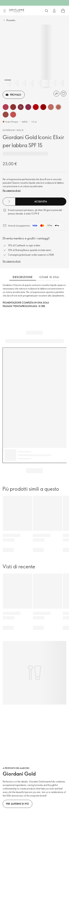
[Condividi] (56, 93)
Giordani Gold (13, 130)
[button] (6, 107)
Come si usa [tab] (49, 277)
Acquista (40, 201)
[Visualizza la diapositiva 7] (53, 83)
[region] (34, 56)
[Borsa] (62, 10)
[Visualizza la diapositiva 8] (60, 83)
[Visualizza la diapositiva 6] (45, 83)
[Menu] (5, 11)
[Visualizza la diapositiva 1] (7, 83)
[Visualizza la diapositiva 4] (30, 83)
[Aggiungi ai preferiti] (63, 93)
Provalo (15, 94)
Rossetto (11, 20)
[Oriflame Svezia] (16, 10)
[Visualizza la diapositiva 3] (22, 83)
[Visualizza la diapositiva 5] (37, 83)
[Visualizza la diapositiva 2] (15, 83)
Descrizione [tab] (23, 277)
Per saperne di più (12, 190)
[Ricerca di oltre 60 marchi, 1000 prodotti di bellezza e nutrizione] (46, 10)
